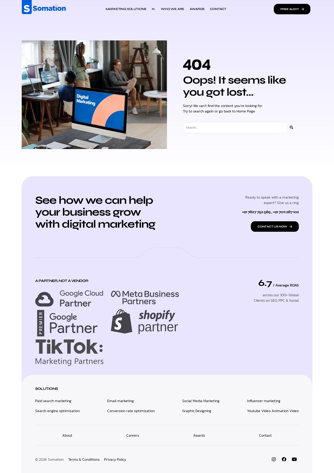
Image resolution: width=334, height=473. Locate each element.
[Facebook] (284, 459)
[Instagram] (273, 459)
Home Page (246, 111)
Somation (56, 459)
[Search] (291, 127)
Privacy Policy (115, 459)
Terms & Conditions (84, 459)
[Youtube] (294, 459)
